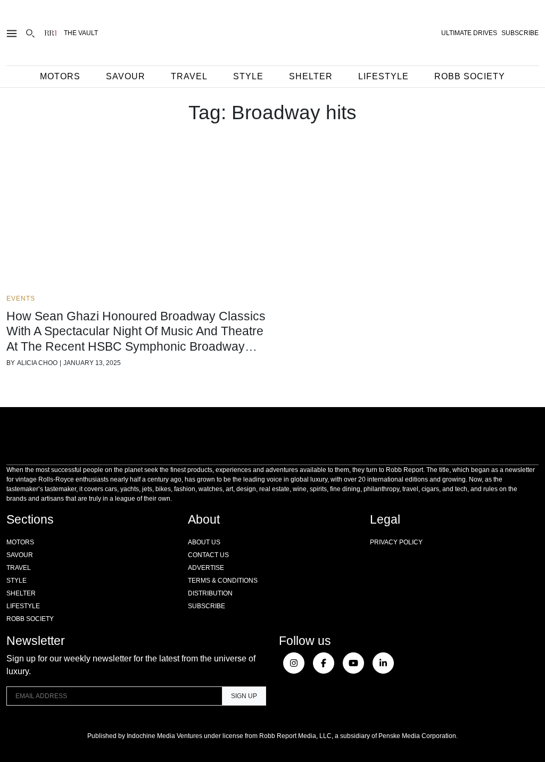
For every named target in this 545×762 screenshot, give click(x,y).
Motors (60, 76)
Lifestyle (383, 76)
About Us (204, 542)
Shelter (311, 76)
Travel (189, 76)
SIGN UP (244, 696)
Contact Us (208, 555)
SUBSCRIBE (520, 33)
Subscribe (206, 606)
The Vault (81, 33)
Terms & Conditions (223, 580)
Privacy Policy (396, 542)
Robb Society (469, 76)
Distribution (210, 593)
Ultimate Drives (469, 33)
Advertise (206, 568)
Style (248, 76)
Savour (125, 76)
